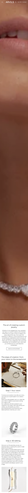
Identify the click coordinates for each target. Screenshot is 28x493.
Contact (24, 2)
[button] (2, 2)
